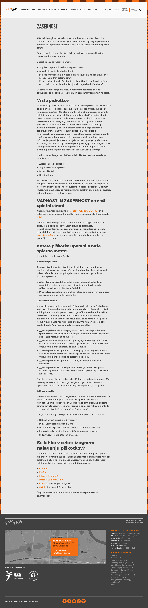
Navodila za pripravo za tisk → (122, 565)
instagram (79, 601)
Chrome (43, 468)
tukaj (39, 217)
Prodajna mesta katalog (120, 580)
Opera (42, 483)
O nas (83, 10)
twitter (69, 601)
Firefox (42, 472)
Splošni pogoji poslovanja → (122, 568)
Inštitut (74, 10)
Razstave (62, 10)
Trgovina (92, 10)
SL (105, 10)
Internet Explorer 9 (48, 476)
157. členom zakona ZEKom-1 (83, 211)
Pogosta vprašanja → (119, 560)
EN (110, 10)
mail (83, 601)
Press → (113, 585)
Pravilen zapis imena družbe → (123, 575)
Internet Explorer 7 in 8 (51, 480)
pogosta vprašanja (46, 235)
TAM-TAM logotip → (118, 577)
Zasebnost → (115, 582)
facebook (64, 601)
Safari (42, 487)
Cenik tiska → (116, 558)
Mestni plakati (28, 10)
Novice (52, 10)
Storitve (42, 10)
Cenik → (114, 555)
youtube (74, 601)
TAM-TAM (11, 9)
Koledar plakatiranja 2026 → (122, 563)
